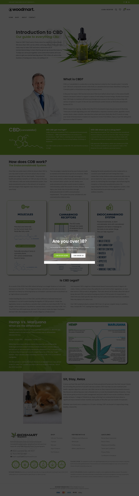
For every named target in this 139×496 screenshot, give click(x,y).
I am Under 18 (78, 255)
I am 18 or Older (62, 255)
